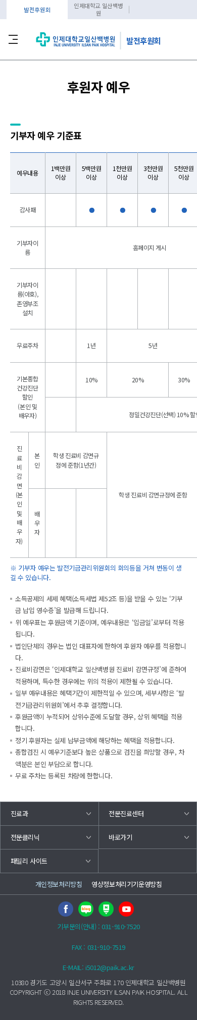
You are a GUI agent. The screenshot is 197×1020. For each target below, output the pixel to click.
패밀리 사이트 (29, 861)
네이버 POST (106, 909)
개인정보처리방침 (58, 884)
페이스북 (65, 909)
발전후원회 (37, 10)
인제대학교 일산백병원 (98, 9)
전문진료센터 (126, 813)
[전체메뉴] (13, 39)
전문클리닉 (25, 837)
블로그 (85, 909)
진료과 (19, 813)
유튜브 (126, 909)
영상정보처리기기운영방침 (126, 884)
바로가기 (120, 837)
